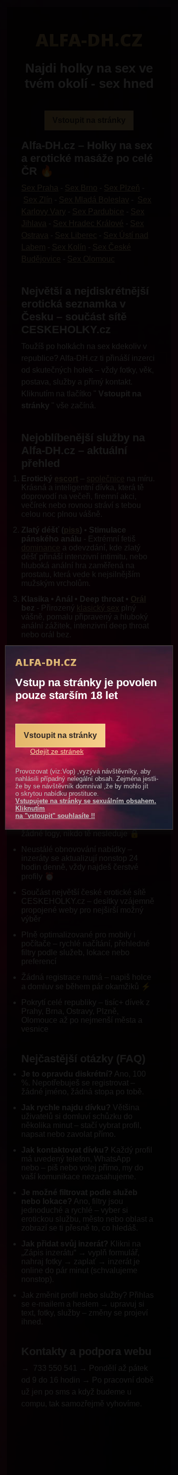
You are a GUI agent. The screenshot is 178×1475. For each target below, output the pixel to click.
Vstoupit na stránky (60, 735)
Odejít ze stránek (57, 751)
